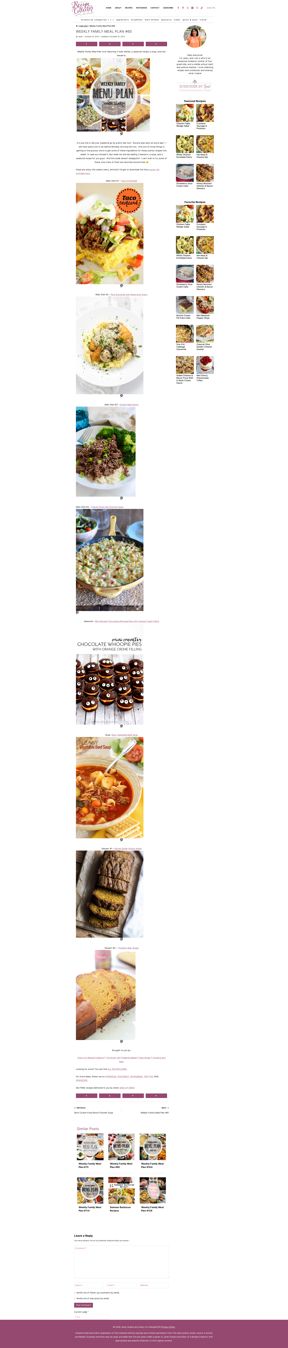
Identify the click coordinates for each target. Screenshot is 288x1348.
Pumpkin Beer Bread (128, 948)
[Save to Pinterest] (133, 44)
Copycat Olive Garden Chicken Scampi (204, 346)
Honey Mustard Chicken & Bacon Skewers (205, 186)
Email (111, 1285)
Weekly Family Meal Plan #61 (155, 1110)
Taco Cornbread (129, 181)
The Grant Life (113, 1058)
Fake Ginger (145, 1058)
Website (144, 1285)
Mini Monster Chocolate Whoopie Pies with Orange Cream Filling (127, 621)
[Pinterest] (183, 8)
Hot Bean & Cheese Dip (202, 155)
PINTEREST (123, 1076)
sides (177, 20)
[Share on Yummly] (156, 44)
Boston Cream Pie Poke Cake (183, 316)
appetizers (122, 20)
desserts (166, 20)
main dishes (152, 20)
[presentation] (90, 1146)
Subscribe (168, 8)
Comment (81, 1248)
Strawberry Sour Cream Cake (184, 184)
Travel (203, 20)
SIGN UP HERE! (127, 1088)
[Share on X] (109, 44)
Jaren (80, 36)
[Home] (77, 26)
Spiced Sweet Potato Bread (127, 848)
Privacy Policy (168, 1327)
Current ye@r (81, 1312)
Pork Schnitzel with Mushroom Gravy (129, 294)
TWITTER (148, 1076)
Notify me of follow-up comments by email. (98, 1292)
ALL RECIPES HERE (117, 1069)
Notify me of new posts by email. (93, 1298)
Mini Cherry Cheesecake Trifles (203, 378)
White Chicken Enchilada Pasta (184, 155)
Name (79, 1285)
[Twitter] (188, 8)
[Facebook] (178, 8)
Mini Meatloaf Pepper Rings (203, 316)
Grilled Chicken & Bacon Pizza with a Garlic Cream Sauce (184, 379)
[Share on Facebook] (86, 44)
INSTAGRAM (136, 1076)
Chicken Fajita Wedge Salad (183, 124)
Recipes (129, 8)
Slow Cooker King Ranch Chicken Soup (93, 1110)
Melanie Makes (129, 1058)
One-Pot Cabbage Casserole (181, 346)
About (118, 8)
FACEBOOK (110, 1076)
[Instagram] (192, 8)
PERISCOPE (81, 1080)
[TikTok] (201, 8)
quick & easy (190, 20)
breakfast (137, 20)
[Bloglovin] (197, 8)
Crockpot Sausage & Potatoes (202, 126)
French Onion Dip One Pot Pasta (107, 507)
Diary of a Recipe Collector (91, 1058)
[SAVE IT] (121, 135)
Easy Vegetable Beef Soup (125, 735)
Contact (155, 8)
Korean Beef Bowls (129, 404)
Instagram (141, 8)
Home (108, 8)
